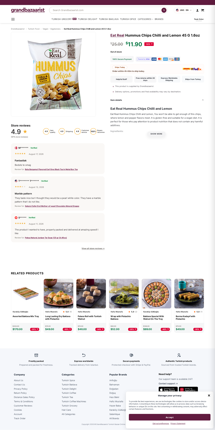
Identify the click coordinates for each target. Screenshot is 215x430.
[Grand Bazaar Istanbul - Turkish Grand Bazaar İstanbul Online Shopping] (28, 10)
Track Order (19, 418)
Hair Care (66, 410)
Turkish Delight (87, 19)
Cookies (18, 410)
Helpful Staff (121, 79)
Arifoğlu (113, 380)
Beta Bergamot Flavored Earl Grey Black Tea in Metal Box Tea (51, 169)
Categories (144, 19)
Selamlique (114, 414)
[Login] (197, 10)
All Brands (114, 418)
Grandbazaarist (18, 29)
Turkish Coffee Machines (74, 401)
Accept (170, 417)
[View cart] (202, 10)
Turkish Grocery (61, 19)
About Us (18, 380)
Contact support (168, 383)
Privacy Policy (20, 389)
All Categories (68, 414)
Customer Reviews (23, 405)
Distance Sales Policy (24, 397)
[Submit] (163, 10)
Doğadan (113, 389)
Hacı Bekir (114, 397)
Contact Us (19, 384)
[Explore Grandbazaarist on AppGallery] (188, 390)
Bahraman (114, 384)
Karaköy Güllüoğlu (118, 410)
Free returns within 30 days (145, 79)
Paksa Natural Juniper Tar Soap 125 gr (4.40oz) (46, 238)
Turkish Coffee (69, 393)
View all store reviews (93, 248)
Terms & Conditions (23, 401)
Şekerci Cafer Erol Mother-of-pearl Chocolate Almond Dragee (52, 206)
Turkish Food (33, 29)
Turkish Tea (67, 397)
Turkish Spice (128, 19)
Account (18, 414)
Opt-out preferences (161, 423)
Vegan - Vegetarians (52, 29)
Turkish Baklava (109, 19)
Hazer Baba (115, 405)
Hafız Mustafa (116, 401)
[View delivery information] (107, 2)
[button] (209, 395)
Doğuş (112, 393)
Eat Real (117, 35)
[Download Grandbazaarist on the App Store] (168, 390)
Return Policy (20, 393)
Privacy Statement (178, 423)
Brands (159, 19)
